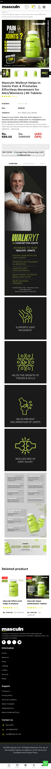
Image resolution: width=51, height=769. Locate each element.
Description (28, 164)
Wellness (34, 113)
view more (15, 129)
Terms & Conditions (9, 700)
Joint (19, 113)
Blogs (4, 678)
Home (4, 653)
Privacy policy (7, 695)
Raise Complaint (8, 704)
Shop (29, 113)
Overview (13, 164)
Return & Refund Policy (10, 712)
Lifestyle (24, 113)
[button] (6, 96)
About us (5, 657)
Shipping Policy (8, 708)
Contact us (6, 691)
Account (5, 674)
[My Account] (39, 7)
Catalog (5, 666)
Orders (4, 670)
